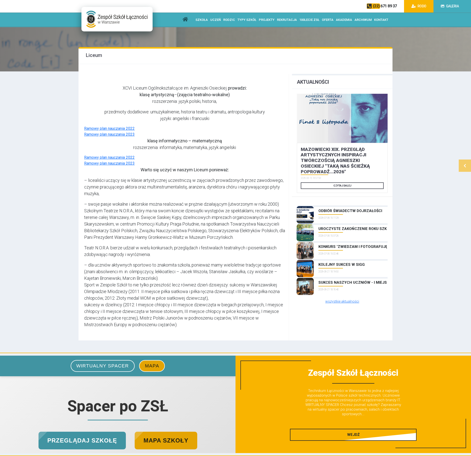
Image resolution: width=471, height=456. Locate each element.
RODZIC (229, 20)
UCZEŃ (215, 20)
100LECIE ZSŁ (309, 20)
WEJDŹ (353, 434)
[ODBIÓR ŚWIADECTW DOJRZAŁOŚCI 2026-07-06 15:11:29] (342, 206)
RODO (421, 6)
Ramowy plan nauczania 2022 (109, 128)
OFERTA (327, 20)
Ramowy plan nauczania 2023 (109, 134)
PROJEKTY (267, 20)
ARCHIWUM (363, 20)
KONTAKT (381, 20)
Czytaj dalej (342, 185)
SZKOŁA (202, 20)
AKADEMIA (344, 20)
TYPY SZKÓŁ (246, 20)
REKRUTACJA (287, 20)
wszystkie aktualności (342, 301)
